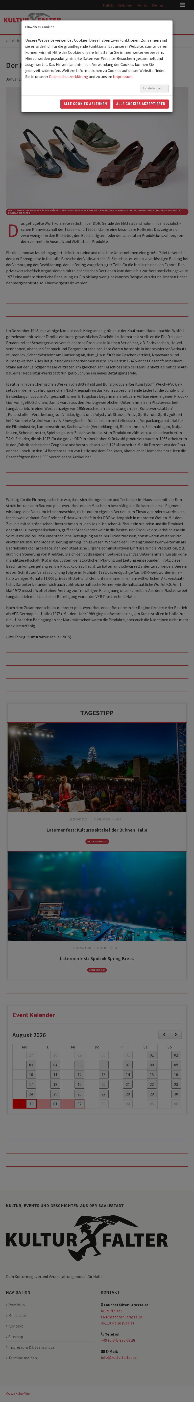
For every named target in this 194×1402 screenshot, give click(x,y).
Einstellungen (152, 88)
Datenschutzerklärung (68, 76)
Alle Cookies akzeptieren (140, 104)
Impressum (123, 76)
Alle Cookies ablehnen (85, 104)
